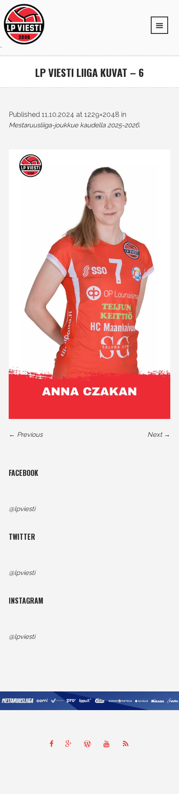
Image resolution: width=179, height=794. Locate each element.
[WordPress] (89, 743)
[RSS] (127, 743)
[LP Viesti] (24, 24)
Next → (158, 435)
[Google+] (70, 743)
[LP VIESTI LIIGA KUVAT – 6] (89, 284)
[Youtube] (108, 743)
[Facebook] (51, 743)
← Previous (26, 435)
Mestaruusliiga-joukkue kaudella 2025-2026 (74, 125)
